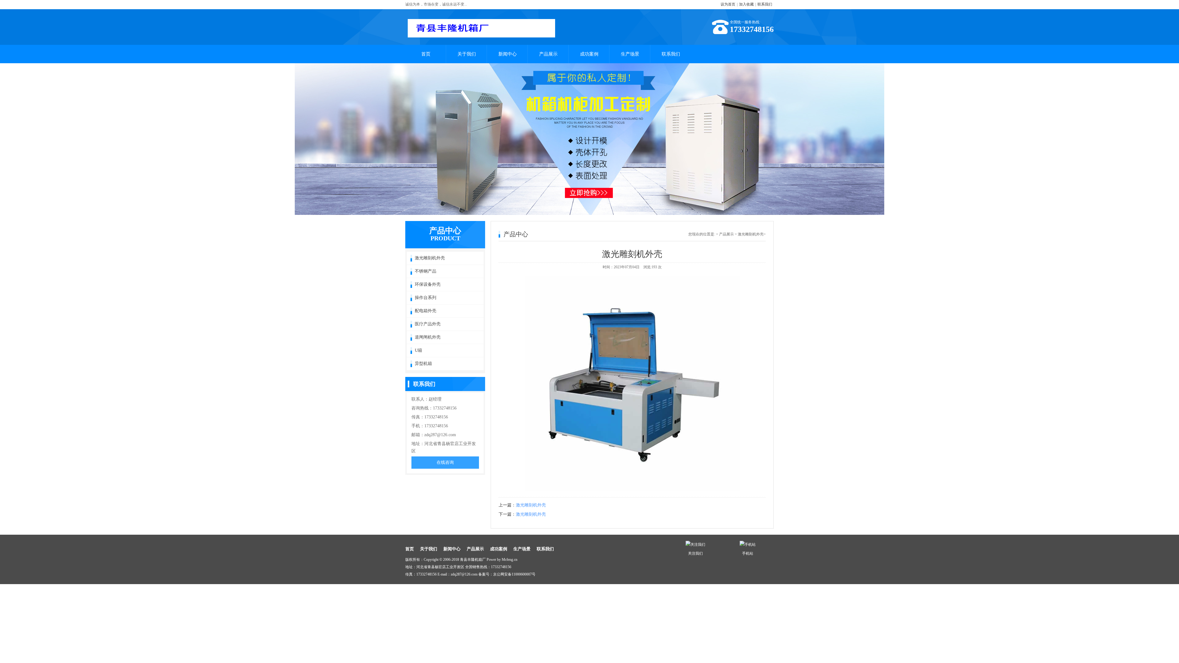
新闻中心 (507, 54)
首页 (425, 54)
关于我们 (466, 54)
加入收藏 (746, 4)
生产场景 (630, 54)
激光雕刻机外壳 (531, 505)
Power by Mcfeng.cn (502, 559)
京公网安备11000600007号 (514, 574)
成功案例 (589, 54)
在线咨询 (445, 462)
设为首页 (728, 4)
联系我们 (764, 4)
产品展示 (548, 54)
